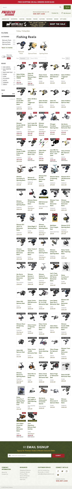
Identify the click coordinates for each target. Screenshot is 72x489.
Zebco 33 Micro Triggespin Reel (65, 76)
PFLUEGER (9, 78)
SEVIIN (9, 80)
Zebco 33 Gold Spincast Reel (43, 101)
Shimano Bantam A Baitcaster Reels (31, 277)
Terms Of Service (24, 475)
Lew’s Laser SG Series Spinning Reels (32, 125)
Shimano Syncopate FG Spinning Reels (21, 178)
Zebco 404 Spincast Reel (21, 302)
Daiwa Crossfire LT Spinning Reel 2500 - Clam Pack (21, 400)
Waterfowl (14, 19)
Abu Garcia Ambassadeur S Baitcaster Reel (66, 126)
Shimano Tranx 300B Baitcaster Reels (54, 202)
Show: (63, 58)
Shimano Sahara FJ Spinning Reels (43, 251)
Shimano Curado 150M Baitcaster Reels (65, 326)
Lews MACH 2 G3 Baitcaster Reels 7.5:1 (32, 152)
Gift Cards (63, 19)
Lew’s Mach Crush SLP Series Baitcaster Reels (20, 427)
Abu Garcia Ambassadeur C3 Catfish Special (43, 401)
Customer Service (25, 472)
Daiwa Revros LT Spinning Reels (32, 375)
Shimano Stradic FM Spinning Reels (43, 226)
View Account (23, 477)
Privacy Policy (23, 474)
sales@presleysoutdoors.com (46, 474)
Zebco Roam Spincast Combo (42, 152)
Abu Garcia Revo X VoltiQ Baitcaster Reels (21, 277)
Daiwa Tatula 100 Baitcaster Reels (43, 76)
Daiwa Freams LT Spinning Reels (32, 326)
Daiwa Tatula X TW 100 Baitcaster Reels (32, 251)
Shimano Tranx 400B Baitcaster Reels (65, 351)
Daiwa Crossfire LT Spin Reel (65, 277)
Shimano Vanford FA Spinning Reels (21, 203)
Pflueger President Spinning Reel (54, 126)
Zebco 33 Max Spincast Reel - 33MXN (21, 76)
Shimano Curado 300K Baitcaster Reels (20, 251)
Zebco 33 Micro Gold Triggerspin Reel (32, 101)
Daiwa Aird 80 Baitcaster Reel (66, 375)
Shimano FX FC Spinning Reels (65, 226)
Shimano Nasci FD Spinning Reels (21, 326)
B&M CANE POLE (9, 72)
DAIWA (9, 74)
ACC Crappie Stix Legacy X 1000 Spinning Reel (32, 400)
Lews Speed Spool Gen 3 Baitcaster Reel (54, 302)
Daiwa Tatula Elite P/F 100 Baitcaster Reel (43, 375)
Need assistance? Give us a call (41, 13)
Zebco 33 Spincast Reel (54, 101)
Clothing (42, 19)
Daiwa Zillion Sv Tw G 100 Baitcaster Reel (43, 302)
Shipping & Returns (25, 470)
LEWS (9, 76)
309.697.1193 (62, 481)
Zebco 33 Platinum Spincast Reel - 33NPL (32, 76)
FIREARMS (28, 19)
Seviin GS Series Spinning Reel (43, 351)
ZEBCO (9, 84)
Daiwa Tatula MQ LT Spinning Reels (65, 251)
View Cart (22, 479)
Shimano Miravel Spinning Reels (43, 125)
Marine (56, 19)
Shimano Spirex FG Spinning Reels (54, 178)
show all (13, 99)
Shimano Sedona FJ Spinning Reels (43, 276)
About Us (4, 472)
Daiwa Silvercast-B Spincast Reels (54, 401)
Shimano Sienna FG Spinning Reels (32, 202)
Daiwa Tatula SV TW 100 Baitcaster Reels (43, 326)
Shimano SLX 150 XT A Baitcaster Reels (20, 227)
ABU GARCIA (9, 67)
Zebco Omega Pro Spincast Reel (54, 351)
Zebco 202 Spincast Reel (21, 351)
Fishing (35, 19)
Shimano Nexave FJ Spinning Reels (21, 374)
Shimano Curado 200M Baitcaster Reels (65, 202)
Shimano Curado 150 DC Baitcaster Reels (21, 126)
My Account (67, 13)
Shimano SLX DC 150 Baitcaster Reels (42, 178)
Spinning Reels (8, 44)
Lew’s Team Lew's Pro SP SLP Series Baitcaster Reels (54, 277)
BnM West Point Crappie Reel (54, 227)
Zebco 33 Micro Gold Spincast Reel (54, 76)
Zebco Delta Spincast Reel (54, 327)
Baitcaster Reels (8, 40)
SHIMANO (9, 82)
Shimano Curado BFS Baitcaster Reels (20, 101)
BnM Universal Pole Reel (43, 203)
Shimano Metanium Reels (64, 401)
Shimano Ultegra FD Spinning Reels (54, 251)
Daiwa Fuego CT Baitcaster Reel (54, 375)
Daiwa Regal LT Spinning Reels (32, 227)
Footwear (49, 19)
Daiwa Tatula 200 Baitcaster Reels (32, 302)
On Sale (10, 56)
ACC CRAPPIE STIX (9, 69)
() (68, 7)
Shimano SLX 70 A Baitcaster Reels (65, 302)
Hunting (21, 19)
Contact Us (55, 13)
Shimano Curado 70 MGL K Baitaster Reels (21, 152)
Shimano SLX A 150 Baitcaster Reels (65, 178)
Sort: (18, 58)
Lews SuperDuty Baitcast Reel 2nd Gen (32, 426)
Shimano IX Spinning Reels (32, 178)
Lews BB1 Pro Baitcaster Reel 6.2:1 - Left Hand (54, 152)
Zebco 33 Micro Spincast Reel (65, 101)
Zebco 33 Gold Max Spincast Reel (65, 152)
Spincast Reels (8, 42)
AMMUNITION (5, 19)
